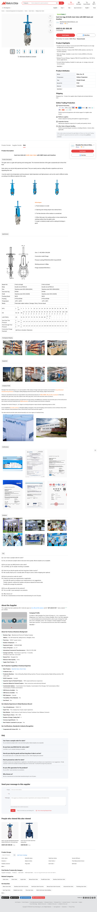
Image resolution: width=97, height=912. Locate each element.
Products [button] (25, 3)
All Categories (7, 7)
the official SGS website (37, 608)
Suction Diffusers (76, 858)
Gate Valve (31, 11)
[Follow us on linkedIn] (94, 897)
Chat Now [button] (87, 35)
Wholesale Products (48, 902)
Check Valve (23, 669)
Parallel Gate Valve (45, 879)
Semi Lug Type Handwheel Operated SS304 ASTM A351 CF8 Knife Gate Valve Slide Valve (10, 842)
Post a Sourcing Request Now (44, 810)
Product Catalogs (23, 855)
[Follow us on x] (86, 897)
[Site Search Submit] (61, 3)
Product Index (74, 902)
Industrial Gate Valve (68, 886)
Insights (80, 902)
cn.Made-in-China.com (62, 903)
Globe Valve (5, 879)
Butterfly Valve (15, 669)
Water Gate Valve (7, 886)
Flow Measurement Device (78, 861)
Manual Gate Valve (33, 879)
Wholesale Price (57, 902)
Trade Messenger (25, 897)
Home (3, 11)
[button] (57, 3)
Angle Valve (23, 879)
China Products (25, 902)
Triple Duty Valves (52, 858)
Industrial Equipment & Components (14, 11)
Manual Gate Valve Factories (53, 886)
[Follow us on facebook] (83, 897)
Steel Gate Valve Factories (37, 886)
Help (69, 7)
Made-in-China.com (42, 903)
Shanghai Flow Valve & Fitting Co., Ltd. (69, 21)
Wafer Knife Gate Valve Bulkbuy (43, 890)
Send (13, 810)
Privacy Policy (72, 906)
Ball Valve (74, 863)
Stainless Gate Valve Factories (21, 886)
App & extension (78, 7)
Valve (26, 11)
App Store (5, 897)
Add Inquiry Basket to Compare (28, 56)
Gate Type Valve (6, 890)
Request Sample (81, 38)
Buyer (62, 7)
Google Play (14, 897)
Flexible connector (6, 863)
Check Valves (51, 861)
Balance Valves (28, 861)
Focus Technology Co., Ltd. (37, 906)
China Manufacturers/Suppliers (36, 902)
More (3, 893)
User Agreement (57, 906)
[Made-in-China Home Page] (10, 3)
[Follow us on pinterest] (92, 897)
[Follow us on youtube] (90, 897)
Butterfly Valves (28, 858)
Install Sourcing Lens (39, 897)
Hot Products (17, 902)
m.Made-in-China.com (52, 903)
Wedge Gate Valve (40, 11)
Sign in (93, 4)
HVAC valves (4, 858)
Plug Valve (27, 863)
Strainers (4, 861)
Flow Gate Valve (29, 890)
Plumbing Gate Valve (81, 886)
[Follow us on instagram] (88, 897)
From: (8, 789)
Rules (94, 7)
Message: (7, 797)
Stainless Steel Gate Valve (59, 879)
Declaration (64, 906)
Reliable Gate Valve (17, 890)
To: (9, 793)
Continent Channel (66, 902)
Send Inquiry (65, 35)
